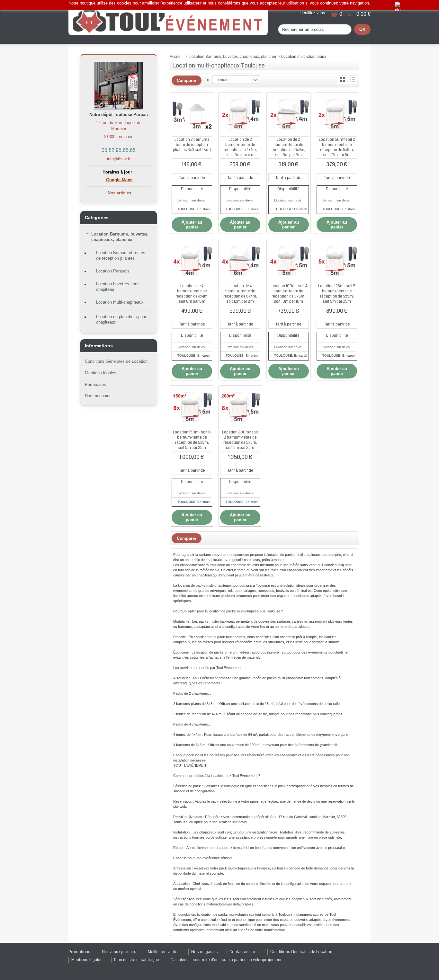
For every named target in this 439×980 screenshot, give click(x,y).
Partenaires (95, 384)
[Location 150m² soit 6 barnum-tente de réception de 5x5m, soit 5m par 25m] (192, 407)
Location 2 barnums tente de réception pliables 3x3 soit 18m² (192, 145)
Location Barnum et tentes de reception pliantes (120, 255)
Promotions (79, 952)
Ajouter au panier (192, 224)
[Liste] (352, 80)
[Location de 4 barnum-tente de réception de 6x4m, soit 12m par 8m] (240, 261)
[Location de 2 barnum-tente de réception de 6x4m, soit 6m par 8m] (288, 114)
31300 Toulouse (118, 136)
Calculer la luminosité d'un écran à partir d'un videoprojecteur (226, 960)
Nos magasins (98, 395)
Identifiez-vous (312, 13)
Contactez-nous (244, 952)
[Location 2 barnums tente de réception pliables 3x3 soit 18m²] (192, 114)
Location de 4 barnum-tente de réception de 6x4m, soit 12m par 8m (240, 293)
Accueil (176, 56)
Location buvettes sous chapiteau (117, 286)
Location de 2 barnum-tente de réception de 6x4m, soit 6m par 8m (288, 147)
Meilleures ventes (164, 952)
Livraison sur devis (191, 200)
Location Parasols (113, 271)
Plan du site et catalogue (136, 960)
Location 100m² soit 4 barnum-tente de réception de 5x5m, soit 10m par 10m (288, 293)
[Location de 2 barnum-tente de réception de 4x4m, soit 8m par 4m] (240, 114)
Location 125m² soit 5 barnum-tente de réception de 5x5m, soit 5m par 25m (336, 293)
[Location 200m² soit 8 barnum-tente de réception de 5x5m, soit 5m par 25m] (240, 407)
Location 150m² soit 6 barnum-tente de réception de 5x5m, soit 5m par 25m (192, 440)
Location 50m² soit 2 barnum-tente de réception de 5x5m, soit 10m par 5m (337, 147)
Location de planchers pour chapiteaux (121, 319)
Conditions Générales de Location (116, 361)
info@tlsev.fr (118, 158)
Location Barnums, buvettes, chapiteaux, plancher (119, 237)
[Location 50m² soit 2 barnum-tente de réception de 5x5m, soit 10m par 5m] (337, 114)
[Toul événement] (168, 20)
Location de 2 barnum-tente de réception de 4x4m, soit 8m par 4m (240, 147)
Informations (99, 345)
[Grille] (342, 80)
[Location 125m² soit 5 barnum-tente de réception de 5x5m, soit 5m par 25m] (337, 261)
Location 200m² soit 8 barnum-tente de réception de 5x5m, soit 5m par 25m (240, 440)
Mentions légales (100, 372)
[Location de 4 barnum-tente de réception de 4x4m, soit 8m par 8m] (192, 261)
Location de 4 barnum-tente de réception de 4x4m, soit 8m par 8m (192, 293)
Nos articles (119, 193)
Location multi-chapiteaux (120, 302)
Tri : (208, 79)
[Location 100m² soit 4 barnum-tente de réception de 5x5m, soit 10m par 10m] (288, 261)
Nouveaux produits (119, 952)
